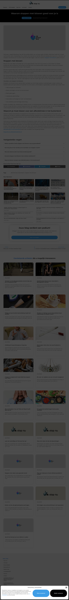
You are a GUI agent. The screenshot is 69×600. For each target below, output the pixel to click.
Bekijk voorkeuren (58, 593)
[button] (66, 587)
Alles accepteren (41, 593)
